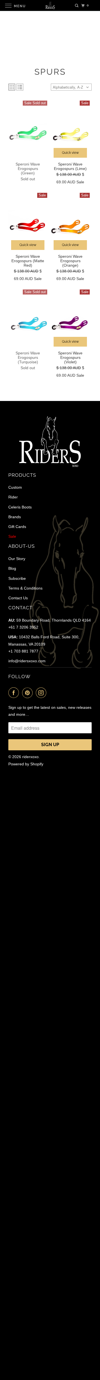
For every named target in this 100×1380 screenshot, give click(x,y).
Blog (12, 568)
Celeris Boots (20, 507)
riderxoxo (30, 757)
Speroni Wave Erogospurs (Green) (28, 168)
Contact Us (18, 598)
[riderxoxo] (50, 5)
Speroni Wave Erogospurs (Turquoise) (28, 357)
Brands (14, 517)
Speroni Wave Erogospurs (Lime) (70, 166)
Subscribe (17, 578)
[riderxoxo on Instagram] (42, 692)
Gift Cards (17, 526)
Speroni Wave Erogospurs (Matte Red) (27, 260)
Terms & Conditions (25, 588)
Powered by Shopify (25, 764)
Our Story (16, 558)
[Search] (77, 5)
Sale (12, 536)
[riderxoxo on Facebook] (14, 692)
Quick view (70, 153)
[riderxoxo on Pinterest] (28, 692)
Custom (15, 487)
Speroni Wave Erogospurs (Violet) (70, 357)
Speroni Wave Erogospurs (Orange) (70, 260)
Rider (13, 497)
